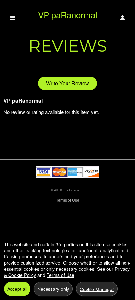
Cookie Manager (97, 289)
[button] (122, 17)
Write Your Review (67, 83)
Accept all (17, 289)
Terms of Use (67, 200)
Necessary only (53, 289)
